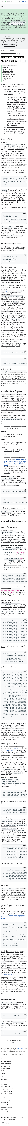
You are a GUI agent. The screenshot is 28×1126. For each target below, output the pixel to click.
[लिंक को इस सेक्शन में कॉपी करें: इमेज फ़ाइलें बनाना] (16, 1000)
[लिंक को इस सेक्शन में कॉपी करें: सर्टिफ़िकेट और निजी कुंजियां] (23, 392)
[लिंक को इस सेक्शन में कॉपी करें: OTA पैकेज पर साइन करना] (22, 244)
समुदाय (12, 1117)
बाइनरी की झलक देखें (5, 1068)
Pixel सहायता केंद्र (4, 1102)
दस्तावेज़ (3, 6)
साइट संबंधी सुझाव (10, 1119)
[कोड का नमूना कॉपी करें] (26, 177)
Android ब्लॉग (4, 1084)
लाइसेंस (21, 1117)
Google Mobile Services (6, 1107)
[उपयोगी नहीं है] (19, 54)
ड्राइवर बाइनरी (3, 1073)
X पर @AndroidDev (5, 1082)
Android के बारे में (5, 1117)
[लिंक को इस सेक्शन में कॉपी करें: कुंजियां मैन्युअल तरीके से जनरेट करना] (6, 908)
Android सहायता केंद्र (5, 1100)
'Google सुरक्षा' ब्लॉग (5, 1086)
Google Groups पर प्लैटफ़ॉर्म (7, 1089)
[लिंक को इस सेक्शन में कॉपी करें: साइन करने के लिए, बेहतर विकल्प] (2, 524)
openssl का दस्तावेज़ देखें (10, 974)
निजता (3, 1119)
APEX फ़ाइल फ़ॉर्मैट (17, 748)
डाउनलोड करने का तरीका (6, 1066)
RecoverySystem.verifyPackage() (11, 291)
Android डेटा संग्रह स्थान (6, 1061)
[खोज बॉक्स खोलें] (17, 2)
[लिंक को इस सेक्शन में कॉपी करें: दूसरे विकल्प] (10, 886)
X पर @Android (4, 1079)
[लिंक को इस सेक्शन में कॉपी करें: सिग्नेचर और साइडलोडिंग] (17, 267)
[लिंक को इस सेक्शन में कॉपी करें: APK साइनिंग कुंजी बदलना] (18, 527)
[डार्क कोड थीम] (24, 177)
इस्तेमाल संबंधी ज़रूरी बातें (6, 1063)
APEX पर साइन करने (11, 750)
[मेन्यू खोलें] (2, 2)
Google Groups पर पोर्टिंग (6, 1093)
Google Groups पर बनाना (6, 1091)
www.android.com (5, 1104)
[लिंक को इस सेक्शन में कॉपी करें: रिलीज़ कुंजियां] (13, 140)
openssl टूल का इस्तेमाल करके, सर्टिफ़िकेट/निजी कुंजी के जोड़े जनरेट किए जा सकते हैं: (13, 916)
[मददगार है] (17, 54)
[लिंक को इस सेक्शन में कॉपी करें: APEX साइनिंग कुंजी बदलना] (19, 744)
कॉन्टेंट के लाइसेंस (20, 1048)
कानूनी (16, 1117)
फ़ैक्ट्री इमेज (3, 1071)
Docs (7, 50)
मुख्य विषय (12, 50)
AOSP (2, 50)
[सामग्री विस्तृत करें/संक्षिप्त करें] (18, 66)
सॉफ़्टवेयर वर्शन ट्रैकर (5, 1112)
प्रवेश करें (24, 1)
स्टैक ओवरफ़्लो (4, 1109)
